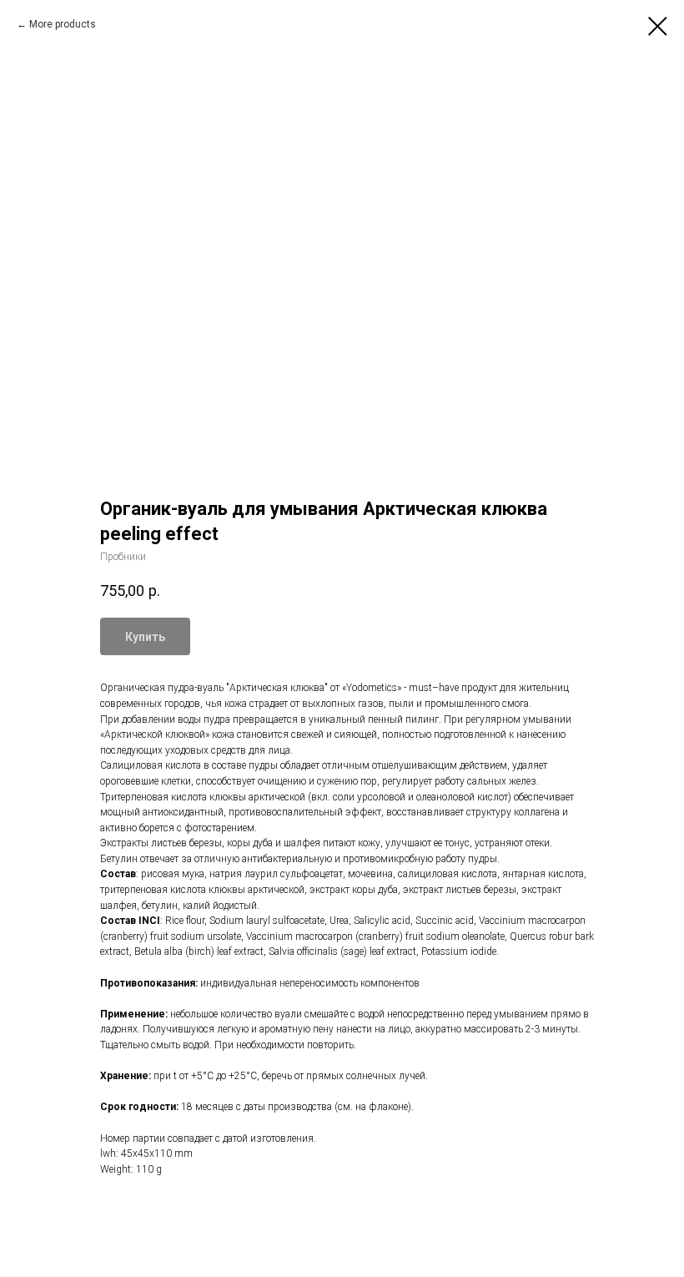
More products (62, 24)
